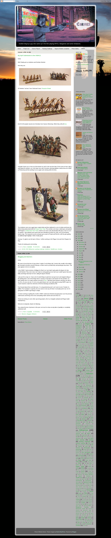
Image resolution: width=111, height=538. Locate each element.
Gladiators (87, 383)
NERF (78, 426)
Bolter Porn (88, 328)
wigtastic (86, 519)
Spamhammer (79, 480)
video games (78, 505)
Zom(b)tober (88, 524)
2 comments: (36, 311)
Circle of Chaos (83, 340)
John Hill (87, 402)
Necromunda (79, 425)
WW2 (79, 522)
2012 (79, 287)
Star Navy (84, 485)
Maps (82, 414)
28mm (86, 299)
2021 (79, 236)
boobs (88, 330)
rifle (86, 463)
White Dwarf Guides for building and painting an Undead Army (87, 96)
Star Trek (90, 485)
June (80, 255)
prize (85, 454)
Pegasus (80, 446)
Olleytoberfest (78, 431)
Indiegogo (86, 397)
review (79, 463)
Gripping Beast (80, 390)
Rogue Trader (80, 466)
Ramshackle (89, 457)
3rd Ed (23, 249)
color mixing (90, 342)
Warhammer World (80, 511)
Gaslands (87, 380)
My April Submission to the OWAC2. (29, 55)
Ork (76, 436)
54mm (79, 303)
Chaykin (89, 339)
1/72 (77, 295)
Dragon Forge (88, 358)
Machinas (83, 412)
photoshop (78, 449)
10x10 (87, 295)
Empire (83, 367)
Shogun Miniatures (89, 474)
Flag (80, 374)
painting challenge (39, 249)
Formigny (87, 376)
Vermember (78, 504)
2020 (79, 238)
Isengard (77, 402)
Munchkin (78, 422)
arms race (81, 314)
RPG (77, 468)
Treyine (90, 496)
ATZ (91, 314)
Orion (90, 435)
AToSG (86, 314)
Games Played (36, 48)
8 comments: (36, 246)
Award (77, 316)
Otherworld (78, 438)
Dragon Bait (79, 358)
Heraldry (88, 391)
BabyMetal (83, 315)
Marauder (89, 414)
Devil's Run (83, 354)
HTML (85, 396)
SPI (81, 482)
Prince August (79, 453)
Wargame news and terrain (85, 172)
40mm (91, 302)
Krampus (79, 408)
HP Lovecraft (79, 396)
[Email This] (43, 247)
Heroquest (87, 393)
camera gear (83, 336)
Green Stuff (78, 388)
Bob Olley (88, 327)
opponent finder (80, 433)
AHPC (80, 311)
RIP (82, 464)
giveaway (80, 383)
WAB (85, 505)
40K (85, 302)
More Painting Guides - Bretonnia (87, 108)
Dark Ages (79, 353)
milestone (83, 419)
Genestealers (85, 382)
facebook (88, 368)
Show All (91, 228)
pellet (86, 446)
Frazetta (79, 377)
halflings (82, 391)
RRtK (82, 468)
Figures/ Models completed (62, 48)
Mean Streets (80, 417)
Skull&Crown (54, 249)
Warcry (89, 505)
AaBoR (90, 303)
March (80, 267)
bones (83, 330)
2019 (79, 240)
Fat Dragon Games (86, 371)
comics (91, 344)
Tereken (77, 491)
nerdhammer (90, 425)
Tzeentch (84, 499)
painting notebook (80, 443)
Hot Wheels (89, 394)
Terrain (91, 491)
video (83, 504)
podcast (77, 452)
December (82, 242)
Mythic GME (85, 422)
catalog (86, 337)
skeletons (47, 249)
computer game (81, 345)
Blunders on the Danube (84, 188)
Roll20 (89, 466)
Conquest (80, 347)
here (65, 124)
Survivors (85, 488)
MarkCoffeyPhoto (60, 531)
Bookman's (84, 331)
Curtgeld (85, 351)
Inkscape (85, 399)
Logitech (91, 411)
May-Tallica (87, 416)
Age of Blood (89, 309)
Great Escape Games (87, 386)
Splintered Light (87, 482)
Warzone (86, 513)
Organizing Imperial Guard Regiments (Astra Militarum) (87, 121)
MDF (92, 416)
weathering (84, 514)
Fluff (84, 373)
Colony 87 (83, 342)
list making (89, 409)
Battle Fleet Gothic (86, 317)
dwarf (90, 362)
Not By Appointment (83, 216)
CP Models (89, 348)
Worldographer (90, 520)
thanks (80, 493)
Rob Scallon (88, 464)
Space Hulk (84, 479)
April (80, 259)
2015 (79, 280)
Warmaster (89, 511)
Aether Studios (81, 309)
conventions (86, 347)
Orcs (88, 433)
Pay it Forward (86, 444)
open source (88, 431)
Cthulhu (78, 351)
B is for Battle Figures (83, 168)
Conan (91, 345)
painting (91, 440)
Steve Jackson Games (81, 486)
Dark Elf (87, 353)
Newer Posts (22, 319)
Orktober (85, 436)
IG (92, 396)
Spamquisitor (88, 480)
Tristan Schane (79, 497)
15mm (92, 295)
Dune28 (77, 360)
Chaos (84, 339)
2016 (79, 278)
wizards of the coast (80, 520)
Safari (92, 468)
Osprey (90, 436)
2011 (79, 289)
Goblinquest (88, 385)
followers (34, 314)
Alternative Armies (87, 311)
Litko (77, 411)
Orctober (78, 435)
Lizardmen (82, 411)
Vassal (90, 502)
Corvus (91, 347)
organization (84, 435)
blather (91, 322)
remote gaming (90, 461)
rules (88, 468)
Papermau (80, 195)
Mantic (77, 414)
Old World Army (89, 428)
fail (92, 368)
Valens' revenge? (81, 205)
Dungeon (83, 361)
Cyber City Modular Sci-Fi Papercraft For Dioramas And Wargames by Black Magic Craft (84, 198)
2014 (79, 282)
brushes (83, 334)
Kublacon (85, 408)
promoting (81, 455)
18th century (80, 296)
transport (84, 496)
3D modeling (83, 300)
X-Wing (83, 522)
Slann (91, 477)
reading (82, 458)
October (81, 246)
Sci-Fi (83, 471)
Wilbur (90, 519)
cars (77, 337)
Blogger (74, 531)
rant (77, 458)
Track (79, 496)
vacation (83, 502)
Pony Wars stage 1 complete (84, 163)
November (82, 244)
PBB (92, 444)
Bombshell (78, 330)
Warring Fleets (79, 513)
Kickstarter (83, 405)
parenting (79, 444)
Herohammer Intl (79, 393)
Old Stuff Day (80, 428)
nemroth (85, 425)
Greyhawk (91, 388)
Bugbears (89, 334)
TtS (91, 498)
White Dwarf (79, 519)
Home (19, 48)
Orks (80, 436)
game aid (85, 377)
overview (86, 438)
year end (89, 522)
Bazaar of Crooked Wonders (83, 319)
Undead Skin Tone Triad (31, 230)
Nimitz (79, 184)
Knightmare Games (81, 406)
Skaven (80, 476)
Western (89, 516)
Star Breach (78, 485)
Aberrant (78, 305)
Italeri (82, 402)
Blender (80, 323)
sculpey (89, 471)
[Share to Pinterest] (49, 247)
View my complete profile (82, 64)
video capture (89, 504)
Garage (82, 380)
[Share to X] (46, 247)
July (80, 253)
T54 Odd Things (81, 225)
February (81, 269)
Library (83, 409)
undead (77, 501)
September (82, 248)
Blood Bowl (88, 325)
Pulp (91, 455)
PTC (87, 455)
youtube (77, 524)
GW (27, 249)
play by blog (84, 450)
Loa (87, 411)
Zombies (60, 249)
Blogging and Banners (25, 257)
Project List (26, 48)
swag (90, 488)
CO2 (89, 340)
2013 (79, 285)
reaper (80, 460)
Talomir (88, 490)
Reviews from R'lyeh (83, 209)
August (81, 250)
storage (89, 486)
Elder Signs (79, 365)
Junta (79, 403)
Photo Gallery (75, 48)
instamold (89, 400)
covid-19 (83, 348)
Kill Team (91, 405)
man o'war (89, 412)
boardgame (79, 327)
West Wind (83, 516)
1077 (83, 295)
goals (82, 385)
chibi (77, 340)
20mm (79, 299)
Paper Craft (90, 443)
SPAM (90, 479)
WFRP (83, 48)
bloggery (29, 314)
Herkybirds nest (82, 204)
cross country (85, 350)
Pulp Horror (78, 457)
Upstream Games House (86, 501)
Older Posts (68, 319)
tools (92, 494)
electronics (86, 365)
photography (87, 447)
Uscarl (77, 502)
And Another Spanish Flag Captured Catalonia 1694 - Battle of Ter (84, 218)
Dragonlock (89, 359)
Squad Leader (79, 483)
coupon (78, 348)
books (90, 331)
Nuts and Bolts (90, 426)
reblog (77, 461)
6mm (85, 303)
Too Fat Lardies (85, 494)
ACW (80, 306)
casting (81, 337)
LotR (78, 413)
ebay (86, 364)
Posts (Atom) (28, 322)
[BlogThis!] (45, 247)
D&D (90, 351)
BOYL (77, 333)
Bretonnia (84, 333)
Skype (86, 477)
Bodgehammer (79, 328)
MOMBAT (91, 419)
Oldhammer (31, 249)
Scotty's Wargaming (83, 162)
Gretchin (85, 388)
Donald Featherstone (87, 356)
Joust (92, 402)
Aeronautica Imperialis (88, 308)
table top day (82, 490)
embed (92, 365)
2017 (79, 276)
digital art (78, 356)
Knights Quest (90, 406)
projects (91, 454)
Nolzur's (83, 426)
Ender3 (87, 367)
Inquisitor (83, 400)
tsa (84, 497)
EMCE (78, 367)
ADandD (85, 306)
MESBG (86, 417)
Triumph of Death (46, 88)
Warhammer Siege (87, 510)
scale (88, 469)
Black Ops (84, 322)
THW (85, 493)
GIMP (91, 382)
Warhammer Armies (80, 508)
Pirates (90, 449)
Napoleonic (88, 423)
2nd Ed (77, 300)
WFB (77, 517)
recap (83, 461)
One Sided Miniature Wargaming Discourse (84, 182)
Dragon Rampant (80, 359)
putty (84, 457)
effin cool (91, 364)
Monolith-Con (80, 420)
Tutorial (78, 499)
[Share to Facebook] (48, 247)
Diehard (89, 354)
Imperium (79, 397)
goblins (77, 386)
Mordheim (89, 420)
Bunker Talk (81, 223)
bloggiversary (79, 325)
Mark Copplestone (79, 416)
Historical (82, 394)
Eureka (81, 368)
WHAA (89, 517)
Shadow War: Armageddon (87, 473)
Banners (24, 314)
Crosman (78, 350)
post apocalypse (86, 452)
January (81, 271)
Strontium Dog (78, 488)
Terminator (84, 491)
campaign (89, 336)
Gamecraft (84, 379)
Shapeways (80, 474)
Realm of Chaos (89, 458)
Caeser (77, 336)
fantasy (80, 370)
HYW (89, 396)
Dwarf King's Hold (79, 364)
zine (82, 524)
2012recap (87, 296)
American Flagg (84, 312)
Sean (86, 54)
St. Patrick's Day (88, 483)
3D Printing (90, 300)
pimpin (85, 449)
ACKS (83, 305)
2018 (79, 274)
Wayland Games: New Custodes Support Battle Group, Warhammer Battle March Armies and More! (84, 176)
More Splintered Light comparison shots (86, 146)
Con (87, 345)
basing (77, 317)
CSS (91, 350)
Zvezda (84, 525)
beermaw (85, 320)
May (80, 257)
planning (78, 450)
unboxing (90, 499)
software (77, 479)
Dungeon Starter (83, 362)
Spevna (77, 482)
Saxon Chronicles (81, 469)
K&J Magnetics (85, 403)
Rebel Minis (88, 460)
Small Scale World (82, 167)
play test (90, 450)
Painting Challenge (47, 48)
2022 (79, 234)
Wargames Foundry (82, 507)
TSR (87, 497)
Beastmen (78, 320)
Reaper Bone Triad (40, 229)
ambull (77, 312)
